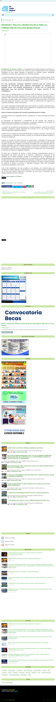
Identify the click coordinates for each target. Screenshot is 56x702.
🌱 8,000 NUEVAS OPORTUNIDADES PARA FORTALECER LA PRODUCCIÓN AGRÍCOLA (28, 492)
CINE (29, 675)
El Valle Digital (8, 20)
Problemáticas (24, 675)
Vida (49, 670)
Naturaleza (22, 672)
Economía (4, 672)
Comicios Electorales (46, 672)
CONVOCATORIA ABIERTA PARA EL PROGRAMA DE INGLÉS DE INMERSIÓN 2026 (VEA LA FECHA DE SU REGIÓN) (30, 578)
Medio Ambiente (37, 670)
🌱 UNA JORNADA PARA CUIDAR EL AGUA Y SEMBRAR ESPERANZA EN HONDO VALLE (28, 500)
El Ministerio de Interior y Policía (11, 69)
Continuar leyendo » (7, 332)
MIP (15, 183)
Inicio (44, 700)
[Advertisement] (28, 251)
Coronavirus (19, 670)
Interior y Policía (9, 183)
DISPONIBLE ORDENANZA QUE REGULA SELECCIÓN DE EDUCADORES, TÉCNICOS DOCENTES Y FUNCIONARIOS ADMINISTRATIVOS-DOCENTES (29, 655)
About (48, 700)
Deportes (34, 672)
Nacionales (11, 22)
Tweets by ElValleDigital (7, 682)
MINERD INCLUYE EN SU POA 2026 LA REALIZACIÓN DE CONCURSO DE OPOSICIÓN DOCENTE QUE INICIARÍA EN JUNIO (30, 589)
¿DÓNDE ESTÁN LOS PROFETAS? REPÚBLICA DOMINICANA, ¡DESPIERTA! (25, 448)
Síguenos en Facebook (2, 538)
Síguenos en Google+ (2, 545)
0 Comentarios (20, 452)
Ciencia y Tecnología (28, 670)
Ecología (44, 670)
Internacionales (12, 670)
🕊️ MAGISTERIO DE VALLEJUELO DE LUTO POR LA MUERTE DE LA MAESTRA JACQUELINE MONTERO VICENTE (25, 553)
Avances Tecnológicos (14, 675)
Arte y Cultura (5, 675)
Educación (28, 672)
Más (26, 452)
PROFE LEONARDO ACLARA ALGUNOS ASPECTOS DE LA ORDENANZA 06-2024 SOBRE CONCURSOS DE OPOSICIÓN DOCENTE (30, 660)
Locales (9, 672)
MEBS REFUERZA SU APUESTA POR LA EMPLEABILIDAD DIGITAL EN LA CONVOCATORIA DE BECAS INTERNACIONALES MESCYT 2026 (30, 649)
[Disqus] (28, 219)
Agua (39, 672)
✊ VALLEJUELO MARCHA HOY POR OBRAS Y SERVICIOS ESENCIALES (23, 571)
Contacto (53, 700)
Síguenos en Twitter (2, 541)
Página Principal (4, 22)
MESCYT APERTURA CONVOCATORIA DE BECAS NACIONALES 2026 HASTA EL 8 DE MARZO (27, 324)
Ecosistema (15, 672)
